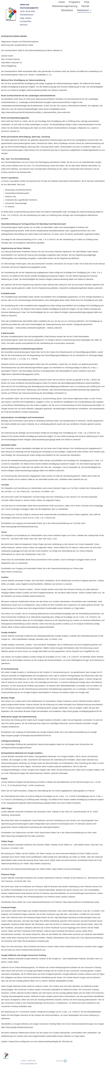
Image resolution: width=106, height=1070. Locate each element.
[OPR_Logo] (11, 8)
